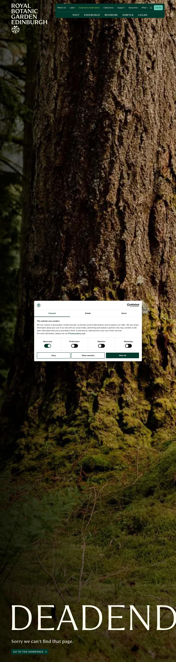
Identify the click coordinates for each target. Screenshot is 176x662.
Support (120, 8)
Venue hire (133, 8)
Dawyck (128, 15)
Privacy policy (74, 333)
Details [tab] (88, 313)
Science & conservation (89, 8)
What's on (61, 8)
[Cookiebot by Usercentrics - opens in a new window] (128, 305)
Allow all (122, 355)
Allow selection (88, 355)
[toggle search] (151, 7)
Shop (144, 7)
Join (158, 7)
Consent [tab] (52, 313)
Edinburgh (92, 15)
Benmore (111, 15)
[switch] (74, 346)
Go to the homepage (28, 651)
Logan (142, 15)
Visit (76, 15)
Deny (53, 355)
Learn (72, 8)
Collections (108, 8)
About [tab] (124, 313)
